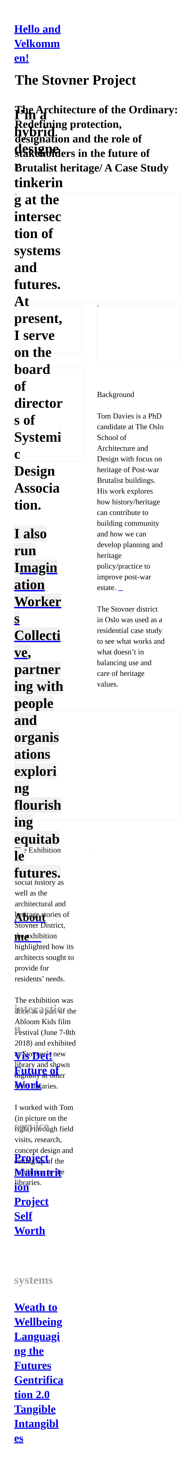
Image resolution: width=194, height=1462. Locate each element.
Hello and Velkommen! (37, 43)
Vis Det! (33, 1056)
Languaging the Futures (37, 1351)
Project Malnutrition (38, 1172)
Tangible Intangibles (36, 1423)
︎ (120, 587)
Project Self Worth (31, 1216)
